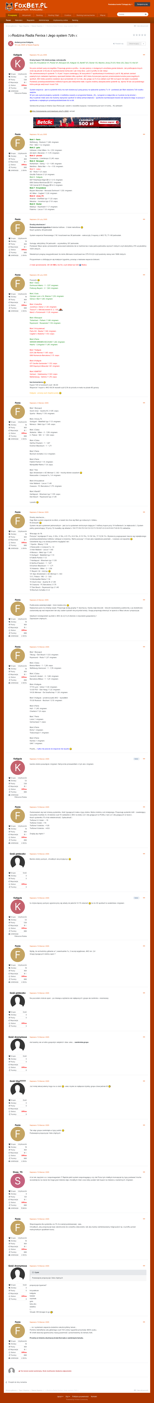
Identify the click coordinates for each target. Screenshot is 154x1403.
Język (59, 1396)
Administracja (44, 20)
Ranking (75, 20)
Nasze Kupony (33, 45)
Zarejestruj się (142, 4)
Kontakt (94, 1396)
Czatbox (67, 15)
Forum (8, 20)
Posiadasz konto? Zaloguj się (119, 4)
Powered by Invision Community (77, 1399)
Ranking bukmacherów (86, 15)
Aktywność (26, 15)
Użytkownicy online (60, 20)
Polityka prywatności (80, 1396)
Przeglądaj (12, 15)
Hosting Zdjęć (53, 15)
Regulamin (31, 20)
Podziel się (118, 44)
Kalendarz (18, 20)
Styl (67, 1396)
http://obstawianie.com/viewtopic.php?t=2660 (50, 111)
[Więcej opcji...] (144, 54)
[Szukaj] (145, 14)
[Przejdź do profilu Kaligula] (10, 43)
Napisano (38, 55)
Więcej (102, 15)
